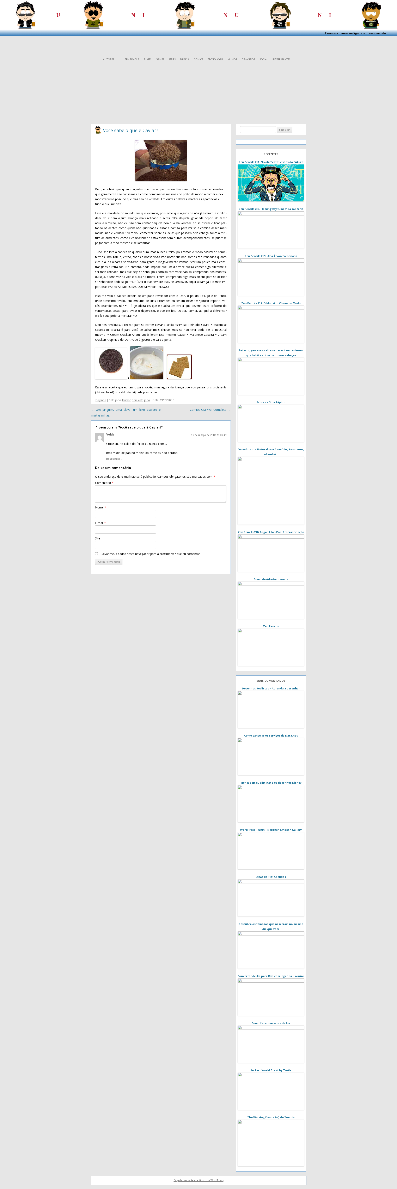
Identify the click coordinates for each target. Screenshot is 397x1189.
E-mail (100, 523)
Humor (232, 59)
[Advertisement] (198, 45)
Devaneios (248, 59)
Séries (172, 59)
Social (263, 59)
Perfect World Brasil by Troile (270, 1070)
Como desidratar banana (271, 579)
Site (97, 538)
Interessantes (281, 59)
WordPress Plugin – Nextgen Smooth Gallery (271, 830)
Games (160, 59)
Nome (100, 507)
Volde (110, 434)
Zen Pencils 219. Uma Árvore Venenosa (271, 256)
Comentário (104, 483)
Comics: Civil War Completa (210, 410)
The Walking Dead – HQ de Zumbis (271, 1117)
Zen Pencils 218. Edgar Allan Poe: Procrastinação (271, 532)
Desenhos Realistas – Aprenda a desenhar (271, 688)
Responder (113, 459)
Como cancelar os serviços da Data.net (271, 735)
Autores (108, 59)
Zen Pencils (131, 59)
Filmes (147, 59)
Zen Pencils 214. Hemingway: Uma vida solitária (271, 209)
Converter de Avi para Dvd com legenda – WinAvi (271, 976)
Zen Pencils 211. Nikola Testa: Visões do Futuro (271, 162)
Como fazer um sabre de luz (271, 1023)
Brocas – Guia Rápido (270, 402)
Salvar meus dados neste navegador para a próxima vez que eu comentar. (150, 554)
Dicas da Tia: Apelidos (271, 877)
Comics (198, 59)
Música (184, 59)
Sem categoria (141, 400)
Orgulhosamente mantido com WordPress (199, 1180)
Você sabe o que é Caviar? (130, 130)
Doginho (101, 400)
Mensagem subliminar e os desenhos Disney (270, 782)
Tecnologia (215, 59)
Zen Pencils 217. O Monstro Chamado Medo (271, 303)
